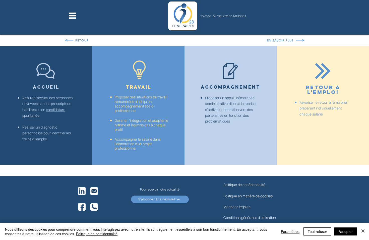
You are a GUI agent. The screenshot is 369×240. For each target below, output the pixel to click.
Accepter (346, 231)
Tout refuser (317, 231)
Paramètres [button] (290, 231)
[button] (72, 16)
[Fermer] (363, 231)
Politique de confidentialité (96, 233)
